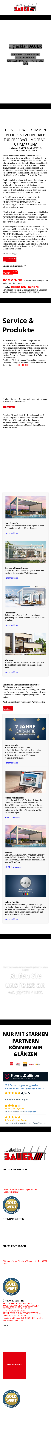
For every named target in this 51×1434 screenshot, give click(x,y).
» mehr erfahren (11, 533)
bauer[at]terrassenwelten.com (15, 1182)
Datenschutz (43, 1420)
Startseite (16, 1420)
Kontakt (25, 1420)
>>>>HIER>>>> (23, 365)
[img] (25, 7)
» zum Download (12, 817)
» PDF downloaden (13, 867)
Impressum (33, 1420)
